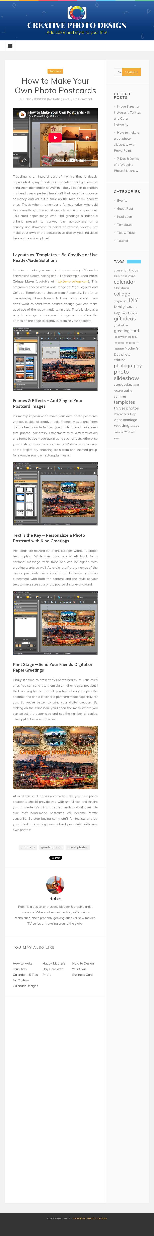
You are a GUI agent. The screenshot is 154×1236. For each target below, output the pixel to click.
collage (122, 294)
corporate (121, 301)
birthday (131, 270)
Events (122, 200)
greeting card (51, 847)
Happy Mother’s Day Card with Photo (54, 969)
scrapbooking (123, 384)
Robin (27, 99)
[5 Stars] (45, 99)
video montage (125, 420)
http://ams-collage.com (72, 281)
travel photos (78, 847)
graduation (121, 325)
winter (117, 438)
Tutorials (55, 71)
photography (128, 365)
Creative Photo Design (90, 1218)
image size (119, 342)
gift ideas (28, 847)
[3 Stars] (40, 99)
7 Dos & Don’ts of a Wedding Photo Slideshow (126, 165)
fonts (124, 313)
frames (132, 313)
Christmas (122, 288)
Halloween (121, 336)
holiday (132, 336)
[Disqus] (55, 1047)
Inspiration (124, 216)
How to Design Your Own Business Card (83, 969)
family (119, 306)
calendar (124, 281)
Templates (124, 225)
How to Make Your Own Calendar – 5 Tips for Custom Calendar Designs (25, 974)
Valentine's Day (125, 414)
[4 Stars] (42, 99)
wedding (122, 425)
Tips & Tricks (126, 233)
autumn (119, 270)
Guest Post (125, 208)
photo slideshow (126, 374)
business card (124, 276)
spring (128, 390)
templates (124, 402)
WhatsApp (129, 432)
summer (120, 396)
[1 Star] (35, 99)
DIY (133, 300)
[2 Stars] (37, 99)
